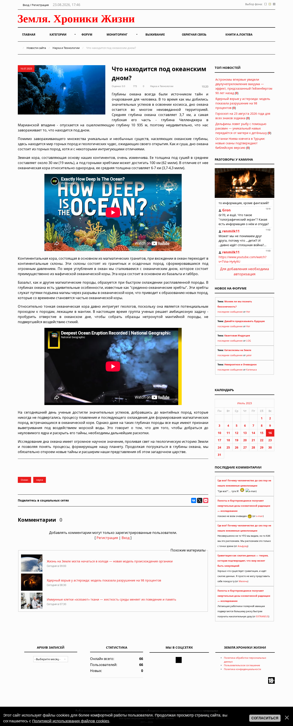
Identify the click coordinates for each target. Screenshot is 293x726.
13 (245, 433)
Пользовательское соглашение (242, 665)
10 (219, 433)
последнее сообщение (230, 311)
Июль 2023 (244, 403)
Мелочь (243, 581)
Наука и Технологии (66, 48)
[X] (199, 500)
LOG (248, 340)
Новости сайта (36, 48)
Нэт (248, 311)
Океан (24, 479)
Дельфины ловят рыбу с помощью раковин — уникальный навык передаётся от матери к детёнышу (241, 128)
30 (270, 447)
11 (228, 433)
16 (270, 433)
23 (270, 440)
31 (219, 455)
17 (219, 440)
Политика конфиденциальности (242, 669)
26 (236, 447)
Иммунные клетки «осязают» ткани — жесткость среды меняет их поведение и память (111, 599)
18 (228, 440)
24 (219, 447)
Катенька (251, 369)
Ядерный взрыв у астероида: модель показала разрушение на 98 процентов (104, 580)
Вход (126, 537)
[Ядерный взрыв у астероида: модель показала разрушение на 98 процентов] (31, 589)
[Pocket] (205, 500)
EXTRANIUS (262, 616)
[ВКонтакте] (193, 500)
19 (236, 440)
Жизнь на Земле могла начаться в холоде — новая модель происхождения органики (110, 561)
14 (253, 433)
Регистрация (107, 537)
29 (261, 447)
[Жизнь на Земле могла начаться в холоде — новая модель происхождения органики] (31, 570)
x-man (259, 516)
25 (228, 447)
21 (253, 440)
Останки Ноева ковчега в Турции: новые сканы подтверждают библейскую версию (240, 143)
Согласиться (264, 718)
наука (39, 479)
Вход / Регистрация (35, 5)
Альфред (243, 546)
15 (261, 433)
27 (245, 447)
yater (249, 355)
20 (245, 440)
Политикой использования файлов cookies (70, 721)
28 (253, 447)
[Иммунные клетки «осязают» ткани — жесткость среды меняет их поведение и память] (31, 609)
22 (261, 440)
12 (236, 433)
